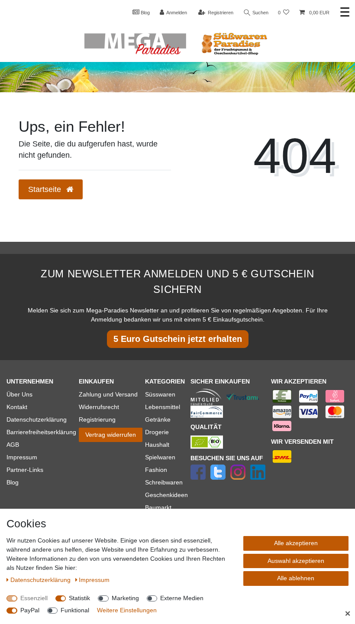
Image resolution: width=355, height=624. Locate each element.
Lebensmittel (162, 406)
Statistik (79, 598)
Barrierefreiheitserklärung (41, 432)
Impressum (21, 457)
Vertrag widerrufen (110, 434)
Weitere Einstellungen (127, 610)
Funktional (75, 610)
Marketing (125, 598)
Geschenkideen (166, 494)
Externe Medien (181, 598)
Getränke (158, 419)
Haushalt (157, 444)
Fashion (156, 469)
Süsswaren (160, 394)
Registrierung (97, 419)
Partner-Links (24, 469)
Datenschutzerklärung (36, 419)
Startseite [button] (45, 189)
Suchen (259, 12)
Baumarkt (158, 507)
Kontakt (16, 406)
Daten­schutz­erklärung (41, 579)
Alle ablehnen (295, 578)
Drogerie (157, 432)
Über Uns (19, 394)
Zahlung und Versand (108, 394)
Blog (144, 12)
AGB (12, 444)
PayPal (29, 610)
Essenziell (34, 598)
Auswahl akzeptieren (296, 560)
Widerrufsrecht (99, 406)
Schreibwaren (164, 482)
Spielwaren (160, 457)
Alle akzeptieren (296, 543)
